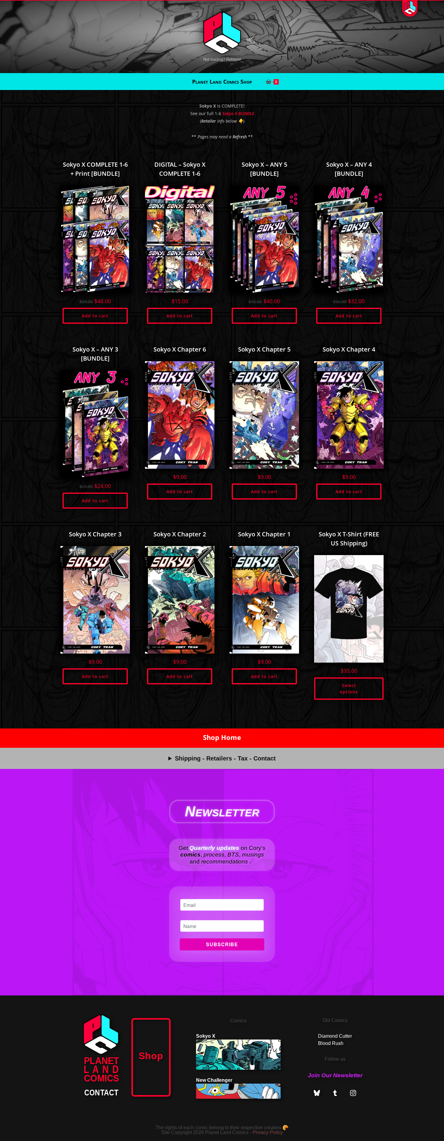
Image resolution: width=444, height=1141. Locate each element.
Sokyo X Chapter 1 (264, 534)
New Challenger (214, 1080)
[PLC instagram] (353, 1093)
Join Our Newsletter (335, 1075)
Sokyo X (205, 1036)
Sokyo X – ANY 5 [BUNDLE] (264, 169)
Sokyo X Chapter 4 (349, 349)
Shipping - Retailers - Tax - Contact (225, 758)
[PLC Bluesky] (317, 1093)
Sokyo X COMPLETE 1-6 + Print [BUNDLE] (95, 169)
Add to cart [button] (95, 316)
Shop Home (222, 737)
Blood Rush (330, 1043)
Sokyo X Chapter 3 (95, 534)
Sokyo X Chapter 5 (264, 349)
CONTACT (101, 1092)
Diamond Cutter (335, 1036)
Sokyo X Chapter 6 (179, 349)
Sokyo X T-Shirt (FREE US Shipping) (349, 538)
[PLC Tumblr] (335, 1093)
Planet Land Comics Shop (222, 81)
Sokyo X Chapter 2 (179, 534)
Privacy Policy (268, 1132)
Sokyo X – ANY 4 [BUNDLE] (349, 169)
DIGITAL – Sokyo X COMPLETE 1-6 (179, 169)
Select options (349, 689)
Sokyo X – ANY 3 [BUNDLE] (95, 353)
